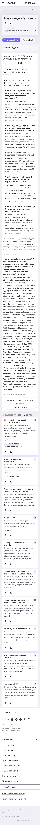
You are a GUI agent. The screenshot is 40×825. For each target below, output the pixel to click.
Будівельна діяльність (13, 476)
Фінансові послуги (12, 446)
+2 (35, 459)
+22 (34, 600)
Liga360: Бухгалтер (8, 755)
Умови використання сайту (13, 794)
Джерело (18, 120)
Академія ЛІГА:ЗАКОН (10, 771)
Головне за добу (10, 48)
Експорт (21, 63)
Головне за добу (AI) (11, 40)
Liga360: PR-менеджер (10, 761)
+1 (35, 420)
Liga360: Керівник (8, 745)
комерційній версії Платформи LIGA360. (19, 249)
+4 (35, 655)
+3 (35, 571)
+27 (34, 518)
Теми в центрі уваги (9, 776)
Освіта (9, 530)
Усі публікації (28, 40)
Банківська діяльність (13, 440)
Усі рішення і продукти (10, 781)
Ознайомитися (20, 407)
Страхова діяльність (13, 443)
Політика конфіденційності (14, 799)
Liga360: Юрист (7, 750)
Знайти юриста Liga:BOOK (11, 766)
